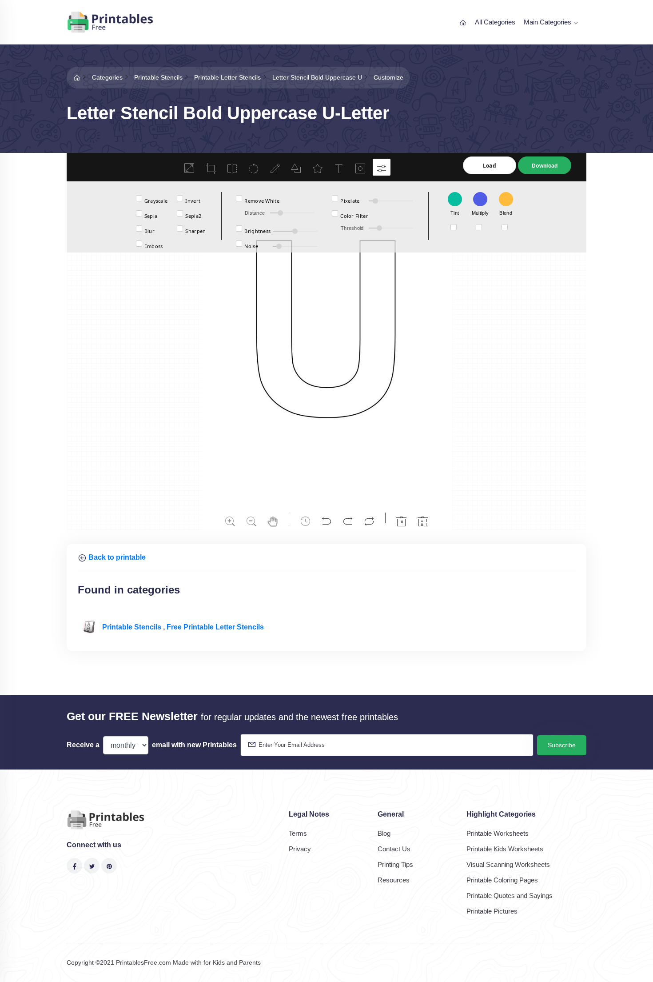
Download (544, 166)
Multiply (480, 213)
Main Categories (548, 22)
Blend (505, 213)
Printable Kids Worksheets (504, 849)
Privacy (300, 849)
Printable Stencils (132, 627)
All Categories (495, 22)
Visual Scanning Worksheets (508, 864)
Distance (255, 213)
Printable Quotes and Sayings (509, 895)
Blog (384, 833)
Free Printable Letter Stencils (215, 627)
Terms (298, 833)
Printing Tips (395, 864)
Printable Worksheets (497, 833)
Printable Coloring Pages (502, 880)
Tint (454, 213)
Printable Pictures (492, 911)
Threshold (352, 228)
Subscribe (562, 745)
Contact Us (394, 849)
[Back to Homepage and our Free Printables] (76, 77)
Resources (394, 880)
